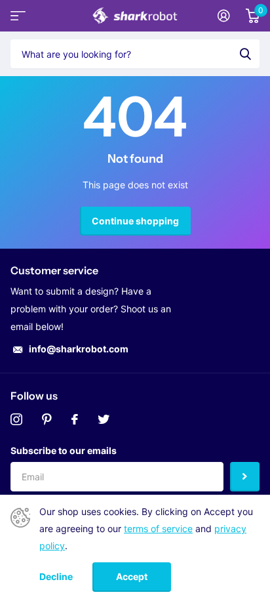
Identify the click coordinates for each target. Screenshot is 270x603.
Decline (56, 577)
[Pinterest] (47, 419)
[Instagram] (16, 419)
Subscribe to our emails (63, 450)
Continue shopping (135, 220)
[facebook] (74, 419)
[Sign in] (224, 15)
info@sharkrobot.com (78, 348)
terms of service (158, 528)
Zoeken (245, 53)
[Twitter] (103, 419)
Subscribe (245, 476)
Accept (131, 576)
